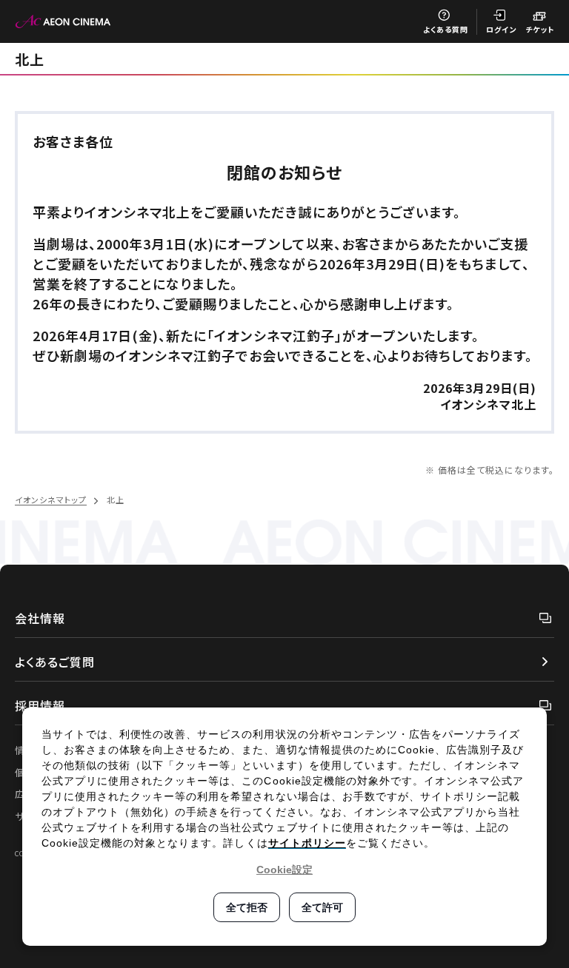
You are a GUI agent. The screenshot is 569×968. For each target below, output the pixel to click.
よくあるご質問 (55, 661)
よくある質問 (445, 29)
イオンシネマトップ (51, 499)
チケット (539, 29)
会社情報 (40, 618)
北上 (29, 59)
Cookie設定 (284, 869)
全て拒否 (246, 907)
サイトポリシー (307, 843)
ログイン (501, 29)
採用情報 (40, 705)
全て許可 (322, 907)
